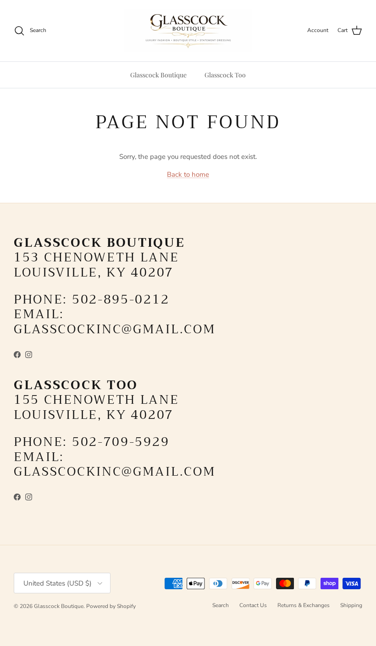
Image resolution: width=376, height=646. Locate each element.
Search (220, 605)
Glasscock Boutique (158, 75)
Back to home (188, 174)
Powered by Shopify (111, 606)
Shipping (351, 605)
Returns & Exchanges (303, 605)
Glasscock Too (225, 75)
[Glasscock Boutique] (188, 30)
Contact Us (253, 605)
